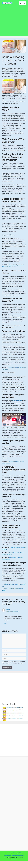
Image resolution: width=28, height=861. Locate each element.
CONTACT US (7, 855)
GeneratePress (14, 859)
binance (8, 609)
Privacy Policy (13, 852)
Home (7, 852)
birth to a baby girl (17, 400)
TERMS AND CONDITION (18, 855)
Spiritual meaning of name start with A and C (15, 715)
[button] (20, 3)
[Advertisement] (14, 21)
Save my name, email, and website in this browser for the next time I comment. (14, 662)
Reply (5, 623)
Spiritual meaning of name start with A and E (15, 710)
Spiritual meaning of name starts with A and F (15, 707)
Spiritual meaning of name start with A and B (15, 718)
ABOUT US (19, 852)
